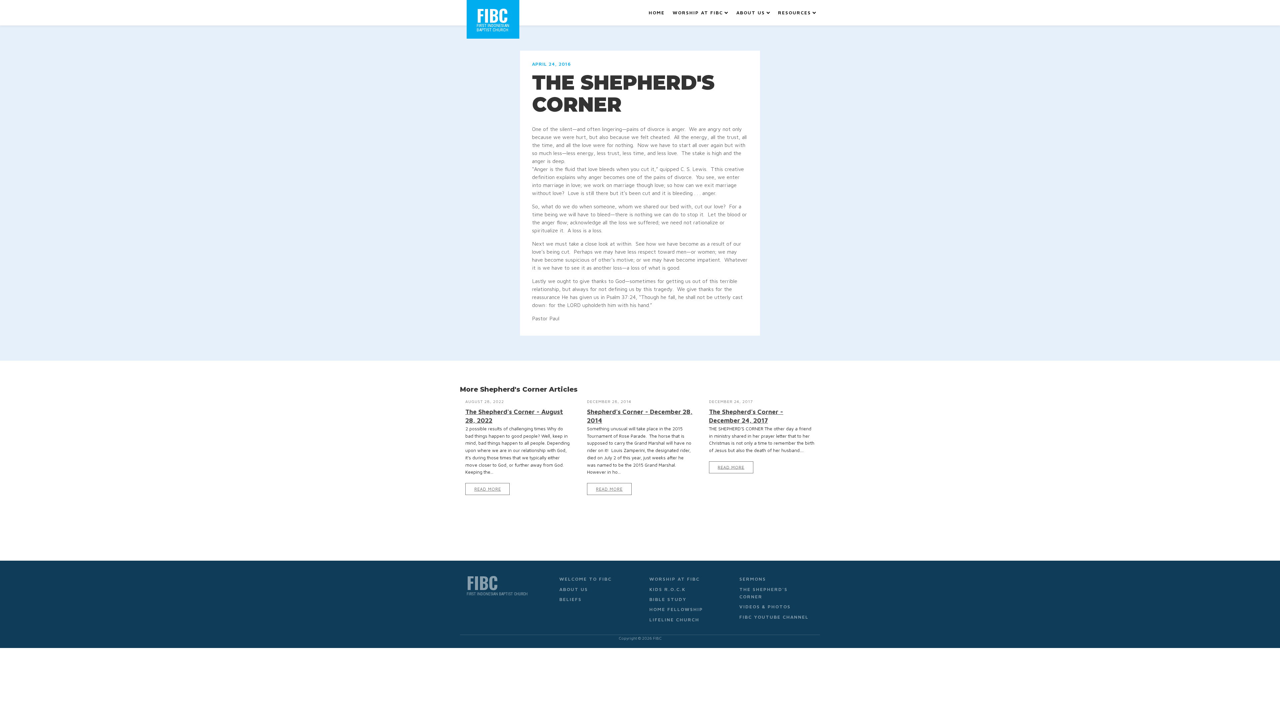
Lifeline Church (674, 619)
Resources (794, 12)
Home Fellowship (676, 609)
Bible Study (667, 599)
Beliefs (570, 599)
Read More (487, 489)
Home (657, 12)
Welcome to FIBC (585, 579)
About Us (750, 12)
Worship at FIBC (698, 12)
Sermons (752, 579)
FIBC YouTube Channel (774, 617)
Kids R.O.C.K (667, 589)
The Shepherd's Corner (763, 592)
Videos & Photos (765, 606)
